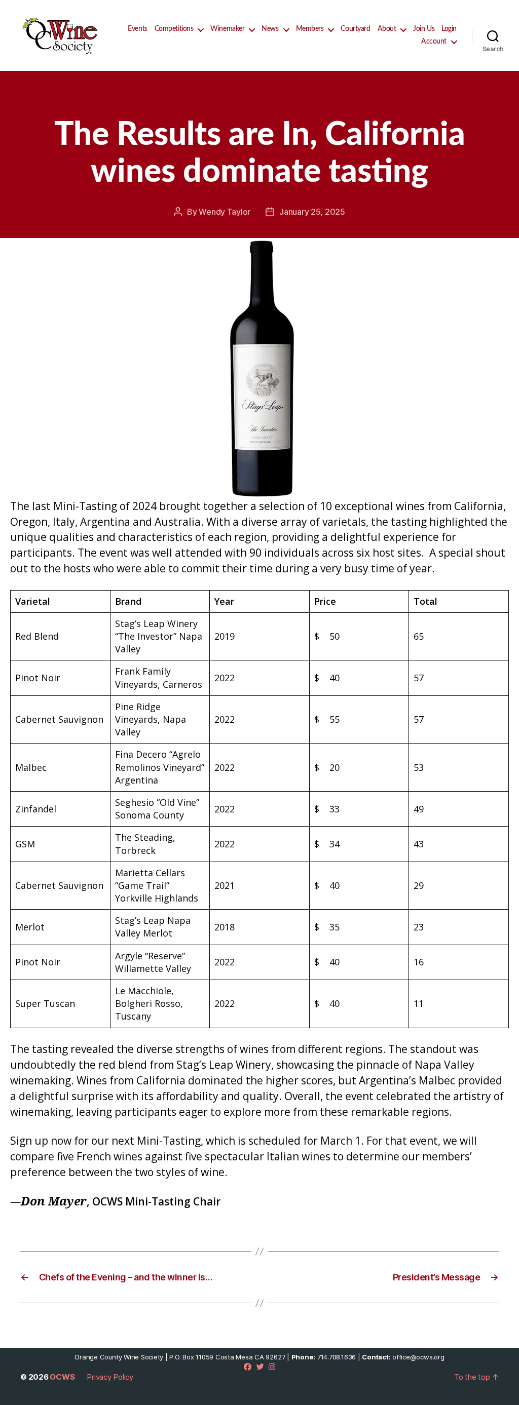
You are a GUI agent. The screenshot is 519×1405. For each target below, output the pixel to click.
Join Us (423, 28)
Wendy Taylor (224, 212)
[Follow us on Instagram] (272, 1367)
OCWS (62, 1377)
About (387, 28)
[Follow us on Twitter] (260, 1367)
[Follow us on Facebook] (247, 1367)
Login (449, 28)
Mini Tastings (259, 95)
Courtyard (355, 28)
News (270, 28)
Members (310, 28)
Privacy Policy (110, 1377)
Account (434, 41)
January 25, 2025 (312, 212)
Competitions (174, 28)
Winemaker (227, 28)
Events (137, 28)
